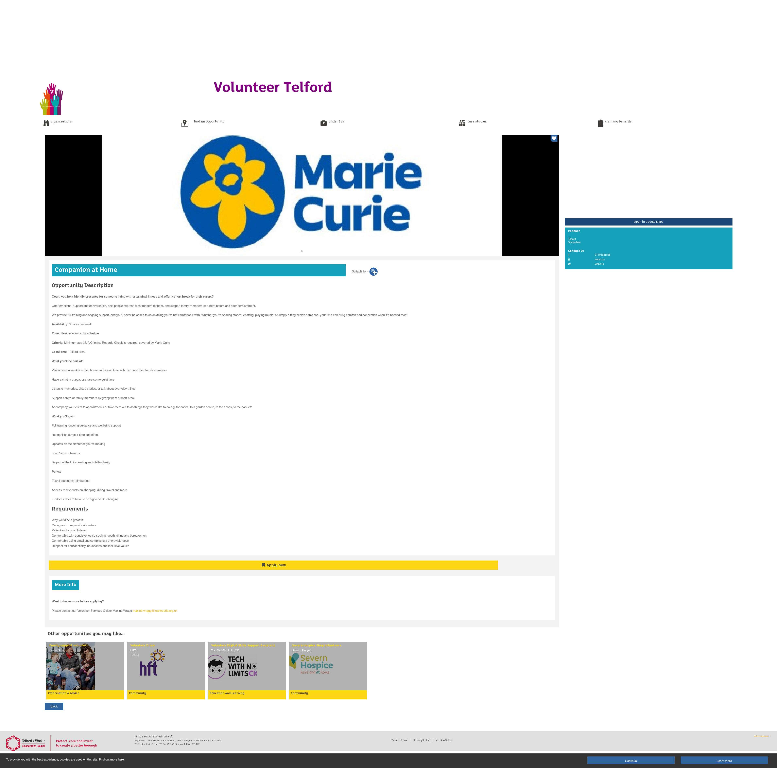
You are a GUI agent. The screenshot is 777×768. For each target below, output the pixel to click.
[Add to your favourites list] (554, 138)
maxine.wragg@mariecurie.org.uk (155, 610)
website (599, 263)
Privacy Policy (422, 740)
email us (600, 259)
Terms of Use (399, 740)
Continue (631, 760)
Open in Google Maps (648, 221)
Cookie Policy (444, 740)
